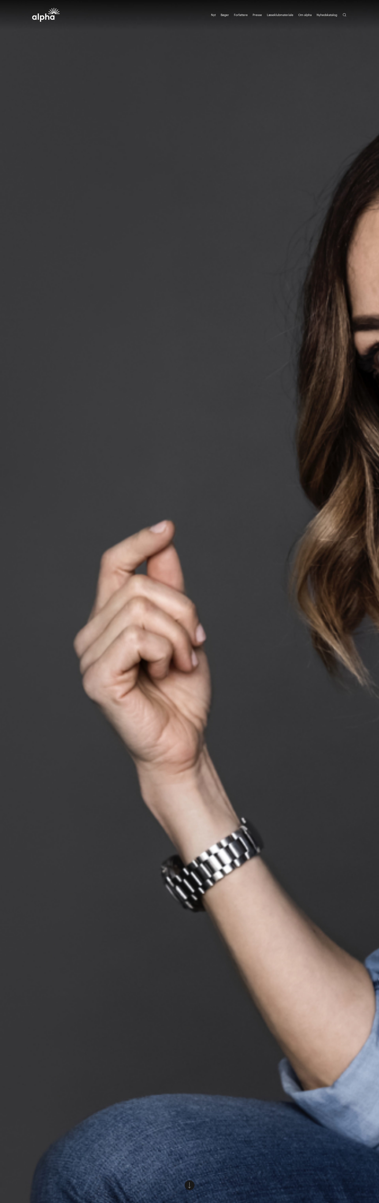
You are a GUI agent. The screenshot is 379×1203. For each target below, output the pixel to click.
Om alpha (305, 15)
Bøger (225, 15)
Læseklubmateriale (280, 15)
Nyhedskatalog (327, 15)
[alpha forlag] (46, 15)
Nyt (213, 15)
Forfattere (241, 15)
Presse (257, 15)
